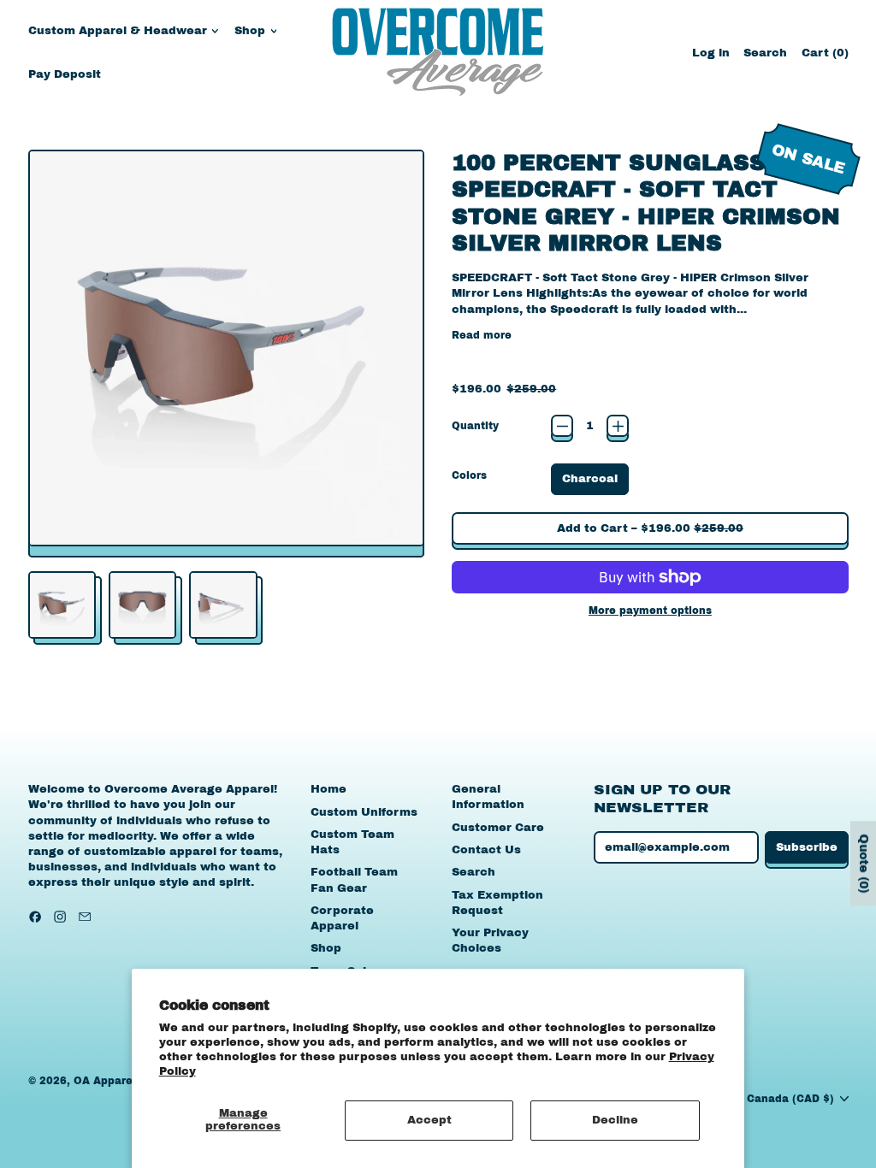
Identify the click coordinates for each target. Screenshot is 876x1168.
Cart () (825, 57)
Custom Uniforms (364, 812)
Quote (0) (863, 863)
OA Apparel (105, 1081)
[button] (765, 52)
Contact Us (486, 850)
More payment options (650, 610)
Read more (482, 335)
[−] (562, 426)
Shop (326, 948)
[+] (618, 426)
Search (473, 872)
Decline (615, 1120)
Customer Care (498, 828)
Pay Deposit (64, 74)
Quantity (475, 426)
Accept (429, 1120)
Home (328, 789)
